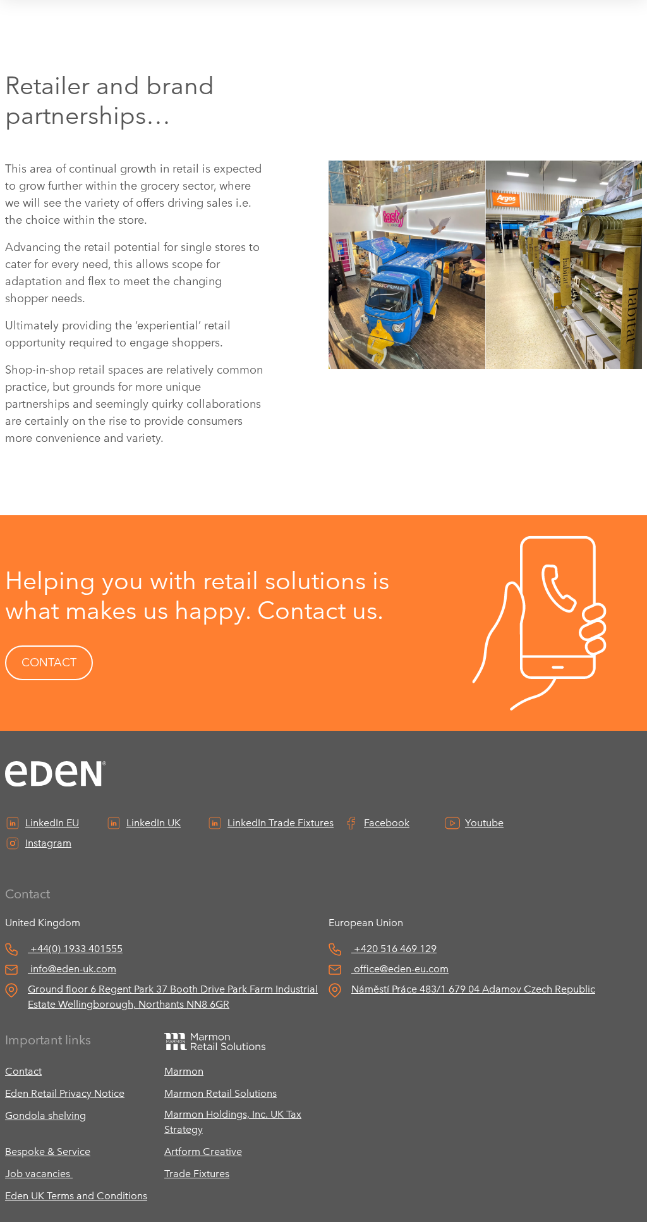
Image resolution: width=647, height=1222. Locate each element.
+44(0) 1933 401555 (76, 949)
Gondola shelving (45, 1115)
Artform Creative (203, 1152)
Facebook (386, 823)
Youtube (484, 823)
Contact (23, 1071)
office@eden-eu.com (401, 969)
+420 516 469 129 (395, 949)
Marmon (183, 1071)
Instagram (48, 843)
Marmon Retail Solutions (220, 1093)
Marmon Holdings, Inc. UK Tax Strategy (232, 1121)
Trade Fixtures (196, 1174)
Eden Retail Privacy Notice (64, 1093)
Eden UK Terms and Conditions (76, 1196)
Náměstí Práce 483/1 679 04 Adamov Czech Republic (473, 989)
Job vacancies (39, 1174)
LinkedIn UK (153, 823)
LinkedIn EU (52, 823)
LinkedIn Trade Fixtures (280, 823)
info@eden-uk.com (73, 969)
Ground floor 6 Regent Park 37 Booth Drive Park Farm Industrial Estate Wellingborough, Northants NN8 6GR (173, 996)
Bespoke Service (47, 1152)
